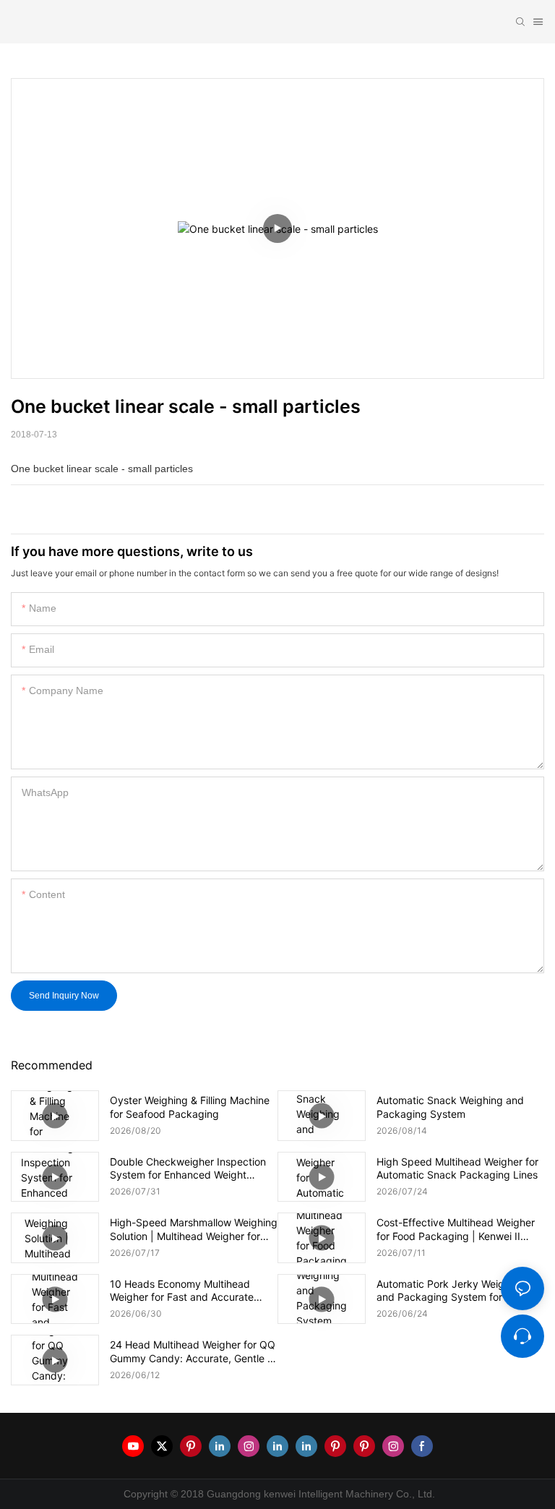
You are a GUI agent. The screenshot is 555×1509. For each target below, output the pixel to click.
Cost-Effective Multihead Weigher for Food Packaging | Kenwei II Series (456, 1229)
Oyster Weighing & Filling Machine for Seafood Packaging (190, 1106)
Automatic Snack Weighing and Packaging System (450, 1106)
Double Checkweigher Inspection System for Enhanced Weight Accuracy (188, 1168)
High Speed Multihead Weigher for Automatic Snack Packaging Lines (457, 1168)
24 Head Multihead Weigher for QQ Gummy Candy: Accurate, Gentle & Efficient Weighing (192, 1351)
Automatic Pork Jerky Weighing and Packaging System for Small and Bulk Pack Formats (453, 1291)
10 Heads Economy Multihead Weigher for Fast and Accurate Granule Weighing (182, 1291)
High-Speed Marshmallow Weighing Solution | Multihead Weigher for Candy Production (194, 1229)
